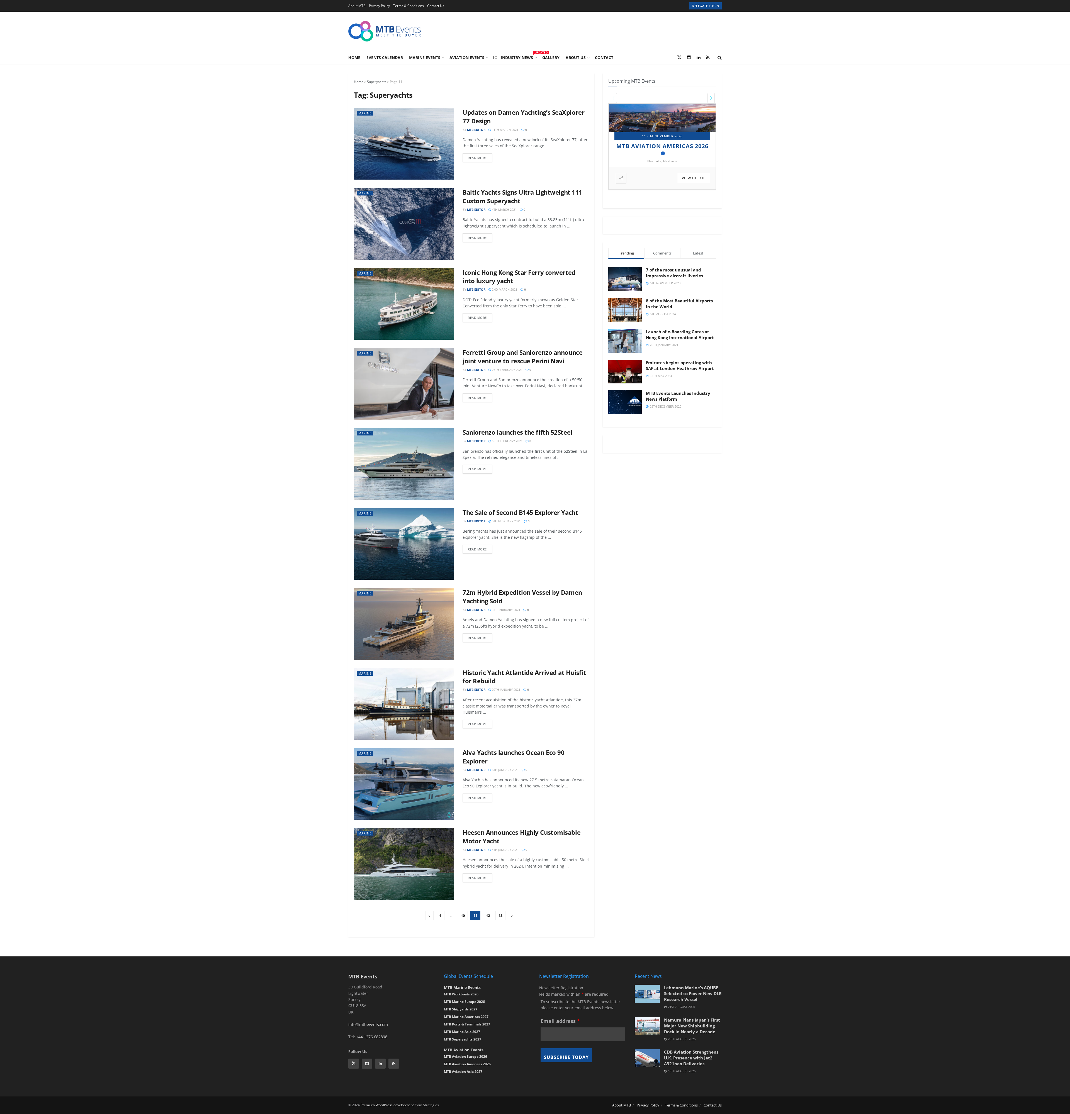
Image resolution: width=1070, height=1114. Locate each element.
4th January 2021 (505, 850)
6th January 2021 (505, 770)
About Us (576, 57)
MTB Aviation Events (463, 1049)
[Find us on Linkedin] (380, 1064)
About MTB (357, 5)
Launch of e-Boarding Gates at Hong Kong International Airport (680, 334)
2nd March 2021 (504, 289)
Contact (604, 57)
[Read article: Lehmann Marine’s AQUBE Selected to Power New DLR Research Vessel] (647, 994)
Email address (560, 1021)
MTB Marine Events (462, 987)
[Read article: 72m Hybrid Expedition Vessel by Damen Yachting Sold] (404, 624)
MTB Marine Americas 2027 (466, 1016)
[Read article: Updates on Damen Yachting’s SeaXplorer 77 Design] (404, 144)
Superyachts (376, 81)
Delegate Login (705, 6)
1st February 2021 (505, 610)
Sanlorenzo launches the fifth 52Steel (517, 432)
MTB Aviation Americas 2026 (467, 1064)
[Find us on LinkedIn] (699, 58)
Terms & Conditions (408, 5)
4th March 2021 (504, 209)
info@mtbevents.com (368, 1024)
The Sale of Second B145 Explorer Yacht (520, 512)
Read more (480, 156)
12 (488, 915)
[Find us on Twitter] (679, 58)
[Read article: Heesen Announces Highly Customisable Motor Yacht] (404, 864)
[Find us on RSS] (708, 58)
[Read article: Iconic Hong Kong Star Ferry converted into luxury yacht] (404, 304)
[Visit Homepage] (384, 31)
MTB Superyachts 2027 (462, 1039)
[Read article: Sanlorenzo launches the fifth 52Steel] (404, 464)
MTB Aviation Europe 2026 (465, 1056)
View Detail (694, 178)
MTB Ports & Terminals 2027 (467, 1024)
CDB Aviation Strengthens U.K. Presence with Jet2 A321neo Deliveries (691, 1057)
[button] (613, 98)
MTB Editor (476, 130)
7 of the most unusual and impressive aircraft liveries (674, 272)
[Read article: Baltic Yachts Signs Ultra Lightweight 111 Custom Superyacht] (404, 223)
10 (463, 915)
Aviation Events (466, 57)
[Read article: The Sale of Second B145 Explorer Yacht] (404, 544)
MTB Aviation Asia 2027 (463, 1071)
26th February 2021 (506, 370)
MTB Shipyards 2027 (659, 146)
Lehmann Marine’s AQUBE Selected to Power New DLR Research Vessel (693, 993)
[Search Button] (720, 58)
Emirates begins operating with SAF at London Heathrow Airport (680, 365)
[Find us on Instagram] (689, 58)
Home (354, 57)
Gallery (551, 57)
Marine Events (424, 57)
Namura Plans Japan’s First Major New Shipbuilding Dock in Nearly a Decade (692, 1025)
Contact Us (435, 5)
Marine (364, 113)
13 (500, 915)
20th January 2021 (505, 689)
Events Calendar (384, 57)
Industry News (518, 56)
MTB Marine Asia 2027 (462, 1031)
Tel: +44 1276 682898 (367, 1036)
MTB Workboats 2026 (461, 994)
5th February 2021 (506, 521)
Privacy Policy (379, 5)
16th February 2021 (506, 441)
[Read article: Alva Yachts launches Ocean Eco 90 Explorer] (404, 784)
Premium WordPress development (387, 1105)
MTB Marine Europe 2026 (464, 1001)
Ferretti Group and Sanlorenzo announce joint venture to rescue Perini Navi (522, 356)
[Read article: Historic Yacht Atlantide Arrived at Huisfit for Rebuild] (404, 704)
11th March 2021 (504, 130)
